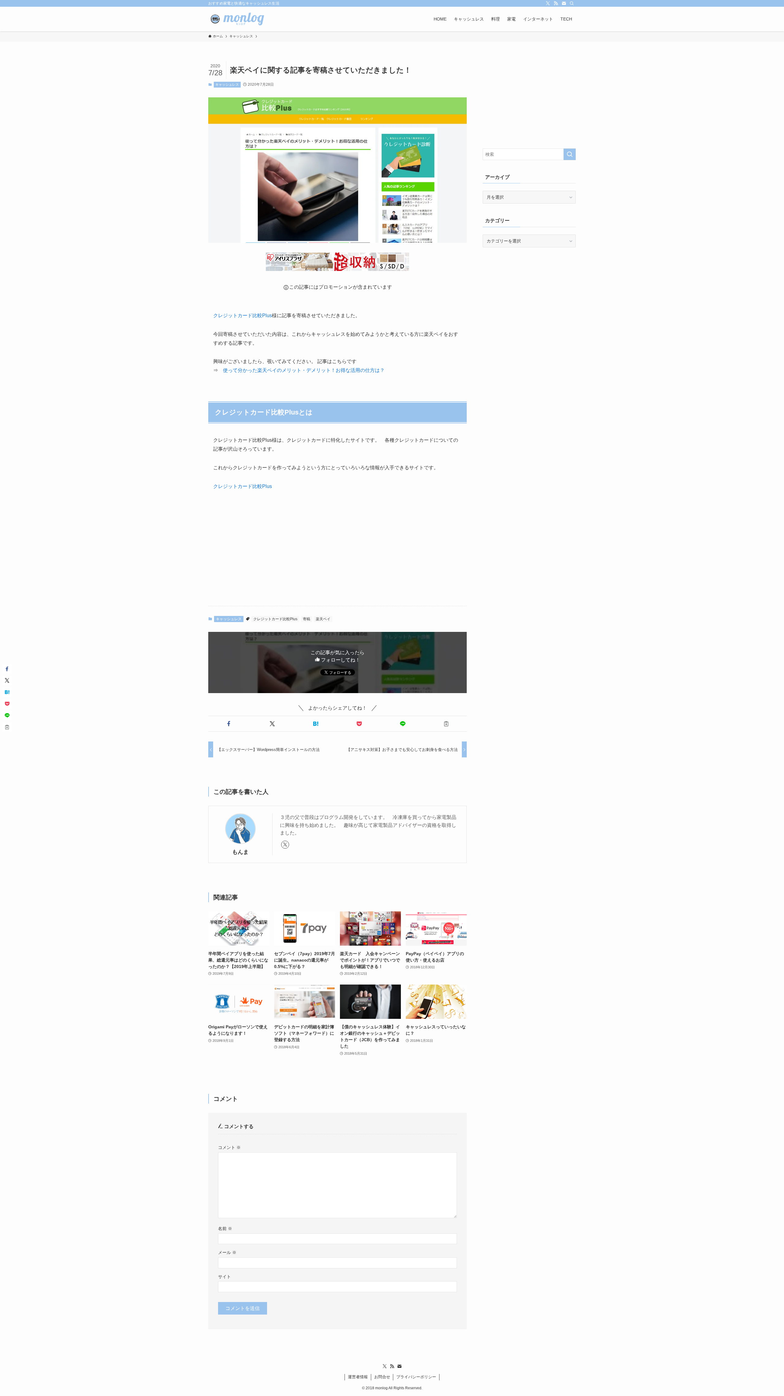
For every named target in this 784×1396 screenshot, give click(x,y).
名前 (225, 1228)
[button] (228, 724)
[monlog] (240, 19)
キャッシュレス (227, 84)
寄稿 (306, 619)
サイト (224, 1276)
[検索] (572, 3)
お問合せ (382, 1377)
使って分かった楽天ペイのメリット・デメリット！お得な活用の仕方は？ (304, 370)
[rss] (556, 3)
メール (227, 1252)
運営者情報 (358, 1377)
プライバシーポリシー (416, 1377)
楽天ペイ (323, 619)
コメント (229, 1147)
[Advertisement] (337, 553)
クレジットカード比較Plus (242, 315)
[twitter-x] (548, 3)
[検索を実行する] (570, 154)
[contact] (564, 3)
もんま (240, 852)
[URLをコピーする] (446, 724)
